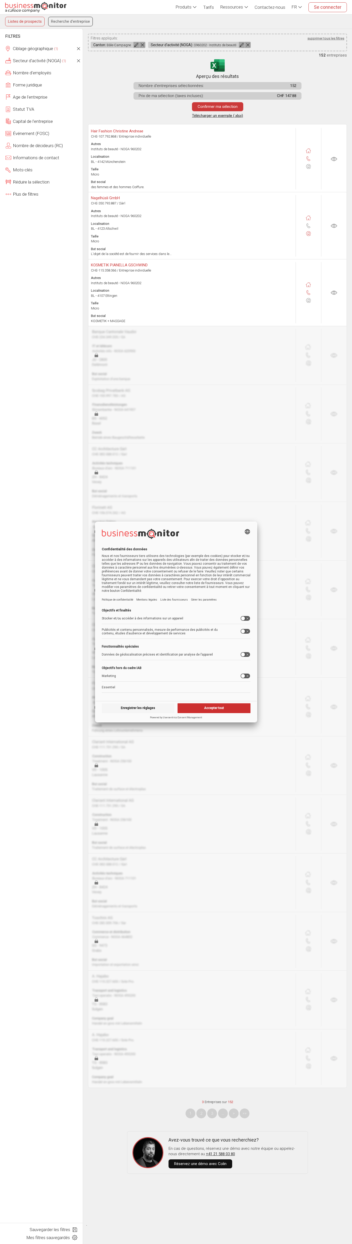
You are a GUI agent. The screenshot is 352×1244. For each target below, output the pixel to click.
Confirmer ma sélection (218, 106)
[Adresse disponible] (308, 151)
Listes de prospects (25, 21)
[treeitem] (41, 48)
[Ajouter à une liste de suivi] (334, 159)
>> (244, 1113)
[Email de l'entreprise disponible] (308, 234)
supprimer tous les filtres (325, 38)
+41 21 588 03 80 (220, 1154)
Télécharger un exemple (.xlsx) (217, 115)
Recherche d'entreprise (70, 21)
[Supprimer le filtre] (142, 45)
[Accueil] (35, 7)
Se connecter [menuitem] (327, 7)
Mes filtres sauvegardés (49, 1237)
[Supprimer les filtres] (78, 48)
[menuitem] (186, 7)
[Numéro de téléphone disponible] (308, 159)
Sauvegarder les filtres (50, 1229)
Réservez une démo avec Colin (200, 1163)
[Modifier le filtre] (136, 45)
